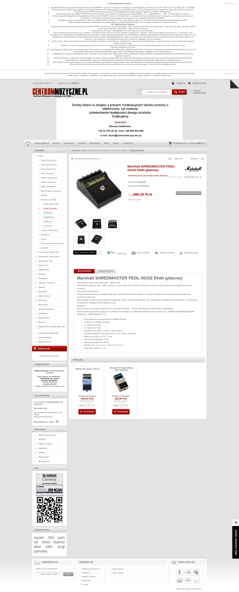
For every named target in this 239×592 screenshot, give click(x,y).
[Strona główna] (60, 96)
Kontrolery (47, 226)
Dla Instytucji (43, 461)
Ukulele (44, 195)
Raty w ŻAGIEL (143, 253)
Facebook (127, 143)
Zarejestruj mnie (199, 83)
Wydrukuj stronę (191, 253)
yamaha (40, 551)
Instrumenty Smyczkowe (48, 256)
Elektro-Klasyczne (48, 182)
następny (194, 158)
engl (61, 546)
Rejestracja (95, 143)
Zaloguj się (180, 83)
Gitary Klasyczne (48, 169)
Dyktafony (42, 313)
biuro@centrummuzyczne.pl (52, 386)
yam (61, 537)
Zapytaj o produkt (167, 253)
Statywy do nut (44, 342)
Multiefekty (47, 213)
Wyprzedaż (43, 305)
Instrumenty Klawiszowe (48, 252)
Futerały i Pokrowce (46, 283)
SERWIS (41, 439)
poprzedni (179, 158)
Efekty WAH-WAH (51, 204)
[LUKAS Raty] (110, 253)
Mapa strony (43, 457)
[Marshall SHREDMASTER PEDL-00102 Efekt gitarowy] (99, 190)
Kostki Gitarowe (50, 208)
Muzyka (41, 322)
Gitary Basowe (47, 173)
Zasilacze (47, 221)
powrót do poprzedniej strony (87, 158)
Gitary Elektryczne (49, 160)
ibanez (59, 542)
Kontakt (82, 143)
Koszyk (56, 143)
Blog (106, 143)
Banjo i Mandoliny (48, 186)
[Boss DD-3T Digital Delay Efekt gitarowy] (121, 391)
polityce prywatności (162, 75)
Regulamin (42, 448)
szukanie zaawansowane (199, 92)
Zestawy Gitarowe (46, 309)
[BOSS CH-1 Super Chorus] (87, 391)
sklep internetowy (183, 589)
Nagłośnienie (43, 270)
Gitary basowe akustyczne (52, 243)
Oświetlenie (43, 278)
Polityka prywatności (47, 435)
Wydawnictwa (44, 318)
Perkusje (42, 274)
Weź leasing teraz (85, 252)
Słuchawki (42, 291)
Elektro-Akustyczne (49, 178)
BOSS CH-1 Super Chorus (88, 369)
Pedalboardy (48, 217)
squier (39, 537)
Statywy (41, 287)
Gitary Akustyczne (49, 165)
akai (37, 546)
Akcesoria (45, 235)
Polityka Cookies (45, 444)
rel (36, 542)
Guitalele (44, 248)
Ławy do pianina (45, 337)
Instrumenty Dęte (45, 261)
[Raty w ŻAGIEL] (133, 255)
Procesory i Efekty (49, 200)
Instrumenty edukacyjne (48, 333)
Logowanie (69, 143)
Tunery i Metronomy (49, 230)
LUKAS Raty (121, 254)
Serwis (116, 143)
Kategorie (39, 150)
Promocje (42, 300)
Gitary (40, 156)
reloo (46, 542)
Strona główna (42, 143)
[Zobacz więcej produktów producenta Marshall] (193, 172)
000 (51, 537)
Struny (43, 239)
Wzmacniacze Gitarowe (51, 191)
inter (49, 546)
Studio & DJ (43, 265)
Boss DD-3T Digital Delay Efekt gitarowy (121, 369)
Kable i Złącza (44, 296)
